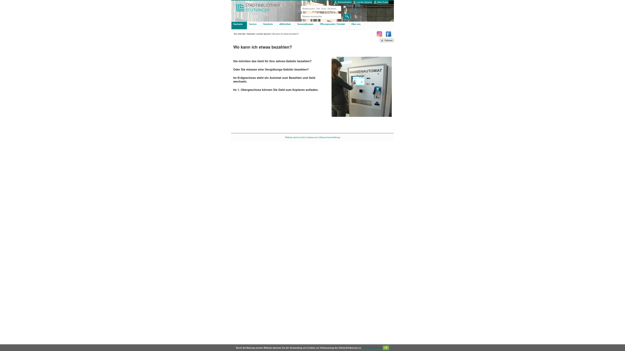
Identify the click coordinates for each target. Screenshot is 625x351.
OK (386, 347)
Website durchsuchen (295, 137)
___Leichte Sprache (362, 2)
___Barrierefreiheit (343, 2)
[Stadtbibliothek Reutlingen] (256, 6)
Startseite (251, 34)
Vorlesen (388, 40)
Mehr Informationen (372, 347)
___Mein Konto (381, 2)
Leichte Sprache (263, 34)
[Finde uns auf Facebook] (389, 36)
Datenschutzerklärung (329, 137)
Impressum (312, 137)
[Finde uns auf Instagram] (380, 36)
